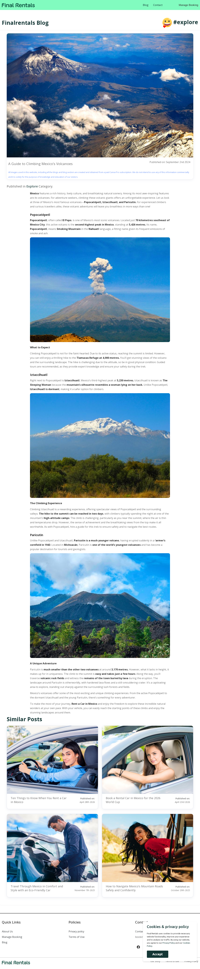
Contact (157, 5)
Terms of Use (77, 937)
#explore (185, 22)
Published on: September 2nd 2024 (170, 162)
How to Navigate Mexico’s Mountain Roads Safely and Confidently (134, 888)
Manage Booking (188, 5)
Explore (32, 186)
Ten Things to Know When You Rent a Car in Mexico (39, 800)
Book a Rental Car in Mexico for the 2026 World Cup (133, 800)
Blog (145, 5)
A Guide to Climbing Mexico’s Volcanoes (40, 163)
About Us (7, 931)
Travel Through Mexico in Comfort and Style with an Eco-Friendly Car (37, 888)
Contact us (141, 931)
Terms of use (172, 961)
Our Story (155, 961)
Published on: (87, 800)
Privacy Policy (191, 961)
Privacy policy (76, 931)
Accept (157, 954)
